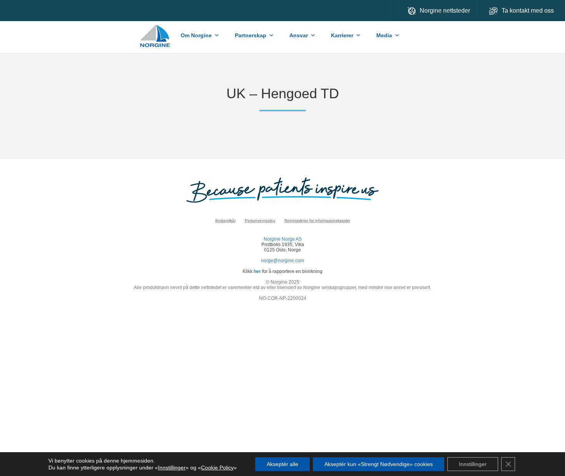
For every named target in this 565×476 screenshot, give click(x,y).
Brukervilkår (225, 220)
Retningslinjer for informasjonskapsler (317, 220)
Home (155, 32)
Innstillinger (172, 467)
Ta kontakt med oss (528, 10)
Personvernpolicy (260, 220)
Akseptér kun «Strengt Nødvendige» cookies (378, 464)
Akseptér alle (282, 464)
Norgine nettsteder (445, 10)
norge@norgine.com (282, 260)
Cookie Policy (217, 467)
